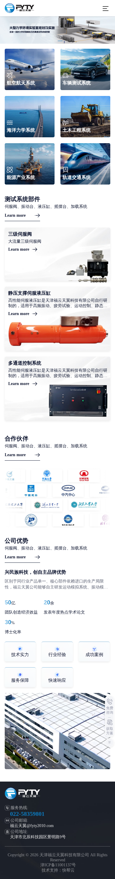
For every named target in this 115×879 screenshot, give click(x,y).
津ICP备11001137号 (58, 865)
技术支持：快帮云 (58, 870)
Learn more (15, 215)
